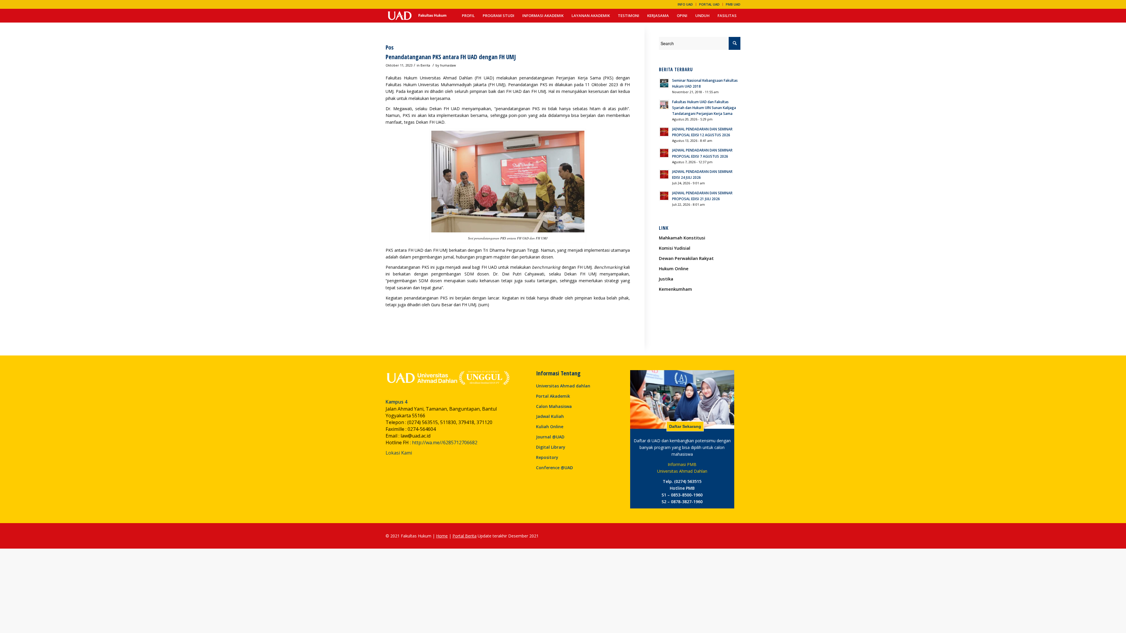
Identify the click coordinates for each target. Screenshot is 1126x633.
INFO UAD (685, 4)
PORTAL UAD (709, 4)
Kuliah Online (549, 426)
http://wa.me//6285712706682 (444, 442)
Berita (425, 65)
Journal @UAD (550, 437)
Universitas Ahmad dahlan (563, 386)
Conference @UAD (554, 467)
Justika (666, 279)
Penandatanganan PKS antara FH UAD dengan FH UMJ (451, 57)
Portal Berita (464, 536)
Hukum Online (674, 268)
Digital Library (550, 447)
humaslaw (448, 65)
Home (442, 536)
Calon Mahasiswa (554, 406)
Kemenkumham (675, 289)
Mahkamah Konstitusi (682, 238)
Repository (547, 457)
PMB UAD (733, 4)
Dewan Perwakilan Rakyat (686, 258)
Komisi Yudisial (674, 248)
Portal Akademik (553, 396)
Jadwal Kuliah (550, 416)
